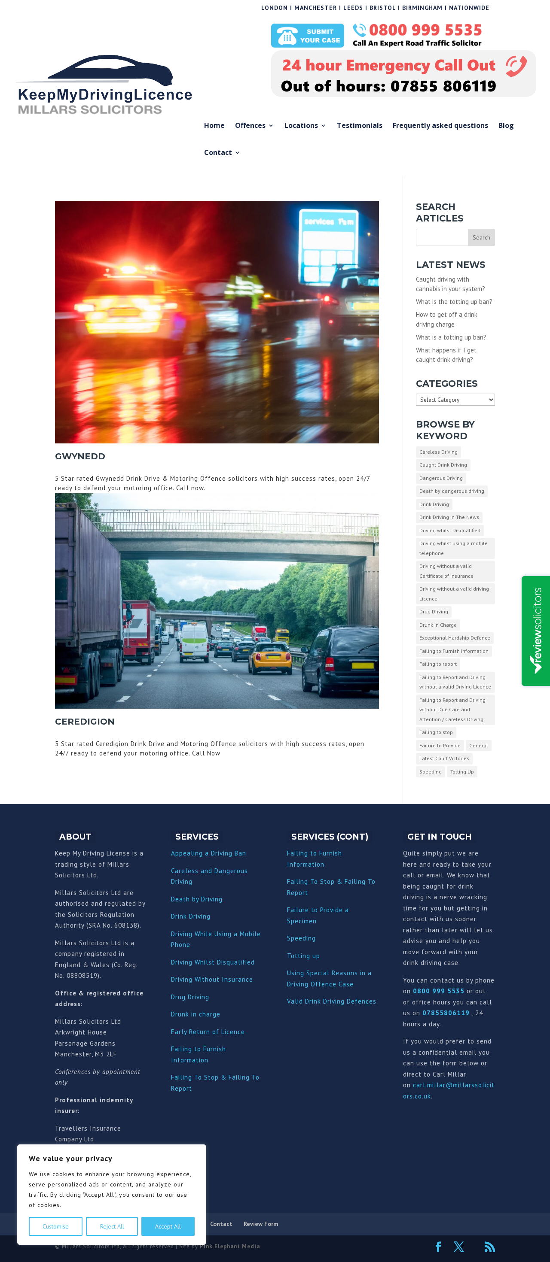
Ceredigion (85, 721)
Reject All (112, 1226)
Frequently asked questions (440, 126)
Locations (301, 126)
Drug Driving (433, 611)
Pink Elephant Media (230, 1246)
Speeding (430, 771)
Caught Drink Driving (443, 464)
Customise (56, 1226)
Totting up (303, 956)
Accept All (168, 1226)
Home (214, 126)
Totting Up (462, 771)
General (478, 745)
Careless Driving (438, 452)
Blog (506, 126)
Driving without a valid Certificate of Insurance (446, 571)
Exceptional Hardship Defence (454, 637)
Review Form (261, 1224)
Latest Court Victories (444, 758)
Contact (218, 153)
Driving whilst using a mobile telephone (453, 548)
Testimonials (359, 126)
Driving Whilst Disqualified (213, 962)
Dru (176, 1014)
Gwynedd (80, 456)
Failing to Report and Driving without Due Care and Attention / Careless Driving (452, 709)
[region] (111, 1194)
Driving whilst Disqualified (449, 530)
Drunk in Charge (438, 625)
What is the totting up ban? (454, 301)
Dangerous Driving (441, 478)
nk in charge (201, 1014)
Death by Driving (197, 899)
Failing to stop (436, 732)
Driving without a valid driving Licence (454, 593)
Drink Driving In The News (449, 517)
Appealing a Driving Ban (208, 853)
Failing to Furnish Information (454, 651)
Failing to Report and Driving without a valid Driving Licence (455, 682)
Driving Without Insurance (212, 979)
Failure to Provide (440, 745)
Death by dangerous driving (451, 491)
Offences (250, 126)
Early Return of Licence (208, 1032)
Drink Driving (434, 504)
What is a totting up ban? (451, 337)
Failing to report (438, 664)
